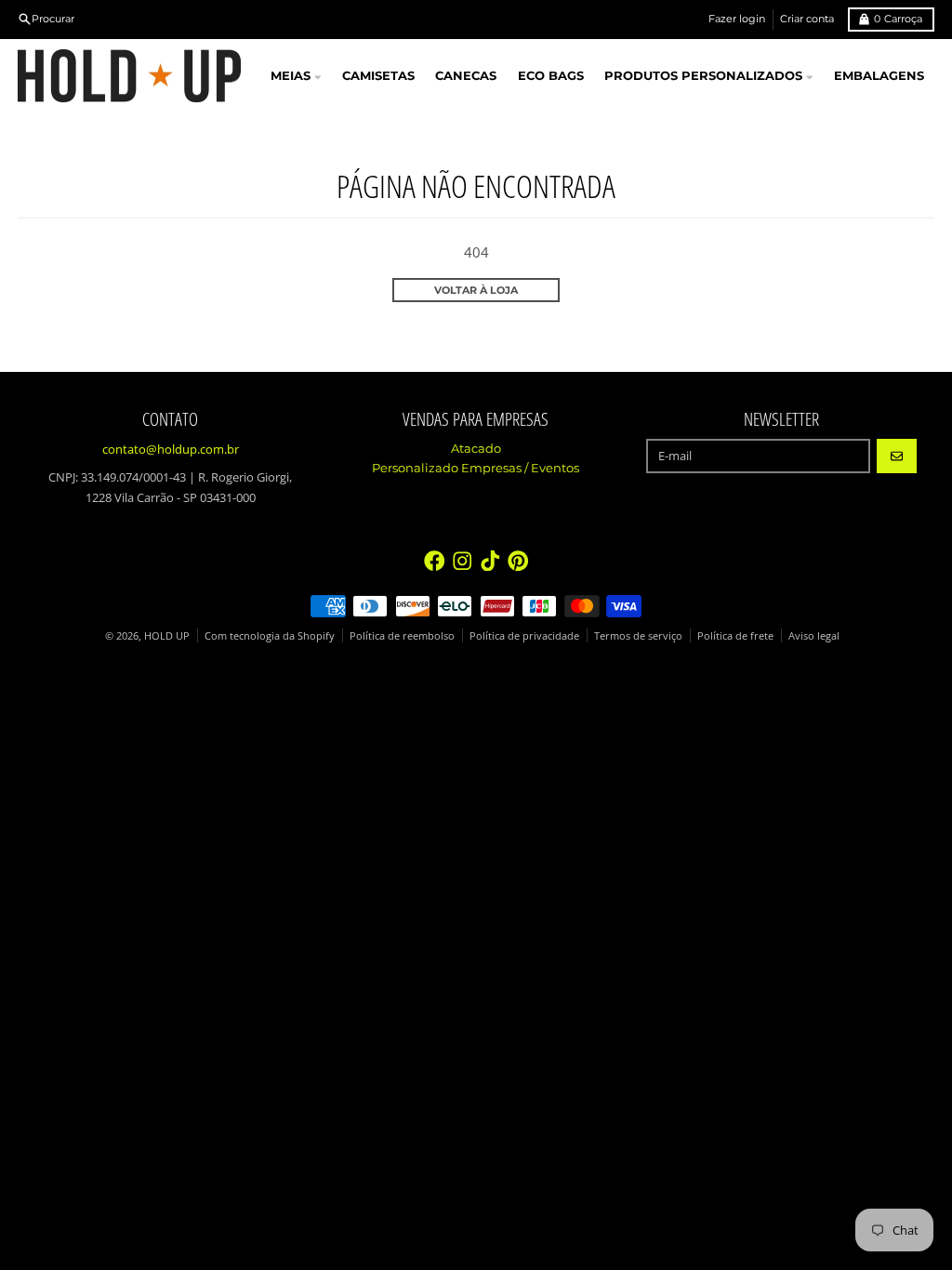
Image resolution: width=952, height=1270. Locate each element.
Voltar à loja (476, 290)
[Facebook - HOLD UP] (434, 561)
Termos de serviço (638, 635)
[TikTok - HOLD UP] (490, 561)
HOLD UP (167, 635)
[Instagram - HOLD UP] (462, 561)
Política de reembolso (402, 635)
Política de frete (735, 635)
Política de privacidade (524, 635)
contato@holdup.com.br (170, 449)
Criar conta (807, 18)
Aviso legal (814, 635)
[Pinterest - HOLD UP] (518, 561)
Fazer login (736, 18)
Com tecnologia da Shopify (270, 635)
